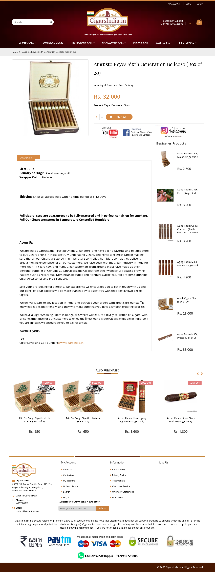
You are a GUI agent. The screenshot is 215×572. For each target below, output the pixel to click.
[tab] (37, 156)
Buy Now (121, 116)
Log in (200, 4)
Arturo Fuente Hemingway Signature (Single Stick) (132, 420)
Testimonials (118, 480)
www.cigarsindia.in (70, 343)
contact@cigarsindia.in (27, 510)
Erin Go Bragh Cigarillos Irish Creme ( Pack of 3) (34, 420)
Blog (188, 4)
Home (15, 52)
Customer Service (121, 486)
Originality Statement (123, 491)
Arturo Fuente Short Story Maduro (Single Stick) (181, 420)
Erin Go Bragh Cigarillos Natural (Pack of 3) (83, 420)
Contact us (68, 475)
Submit (102, 508)
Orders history (70, 486)
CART (190, 23)
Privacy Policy (119, 475)
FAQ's (66, 497)
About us (67, 469)
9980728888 (22, 502)
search (66, 491)
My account (69, 480)
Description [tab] (25, 157)
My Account (174, 4)
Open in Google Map (26, 495)
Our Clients (117, 497)
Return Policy (118, 469)
